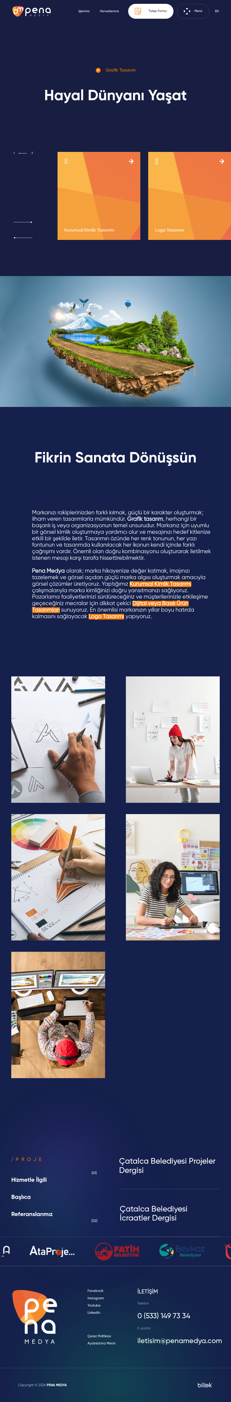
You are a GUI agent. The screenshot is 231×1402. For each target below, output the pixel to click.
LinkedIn (94, 1312)
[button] (23, 222)
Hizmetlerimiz (109, 11)
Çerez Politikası (99, 1336)
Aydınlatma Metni (101, 1343)
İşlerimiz (84, 11)
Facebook (96, 1291)
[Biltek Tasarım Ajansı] (205, 1385)
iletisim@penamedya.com (179, 1341)
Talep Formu (157, 11)
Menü (198, 11)
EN (217, 11)
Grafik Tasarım (120, 70)
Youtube (94, 1305)
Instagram (96, 1298)
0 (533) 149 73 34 (163, 1316)
